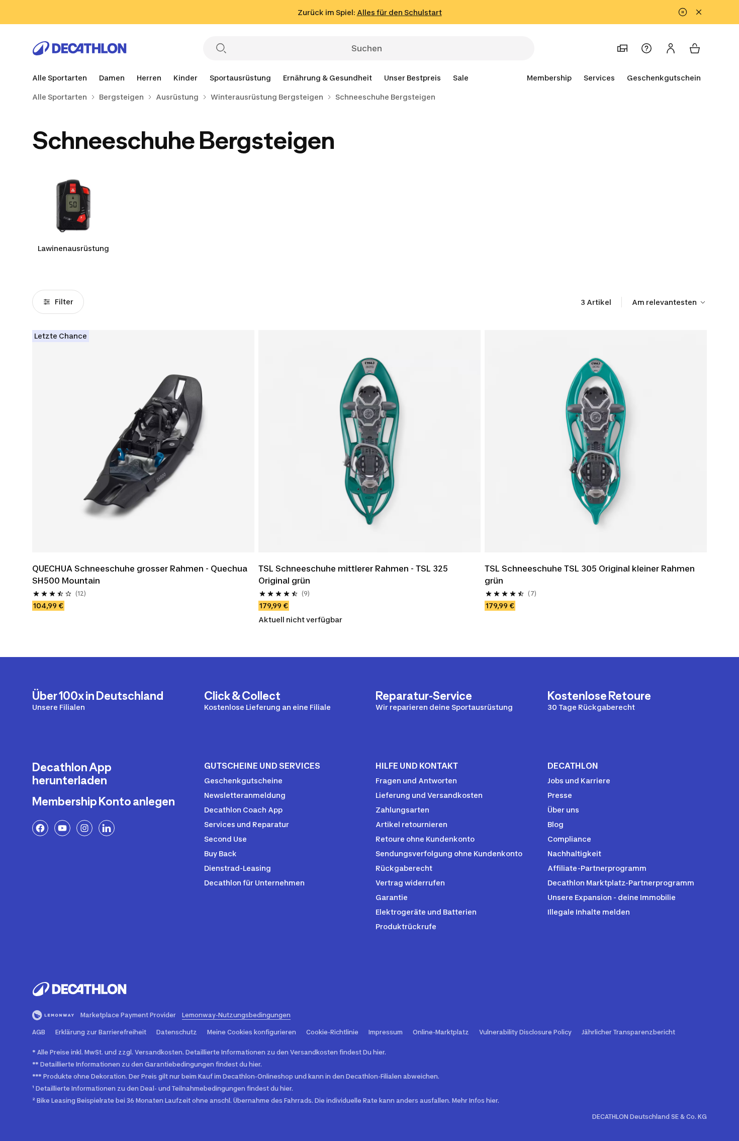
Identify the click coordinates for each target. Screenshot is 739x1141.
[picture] (143, 441)
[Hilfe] (646, 48)
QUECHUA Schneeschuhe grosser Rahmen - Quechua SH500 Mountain (140, 574)
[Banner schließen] (699, 12)
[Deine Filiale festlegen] (622, 48)
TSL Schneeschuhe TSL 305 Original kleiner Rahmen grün (591, 574)
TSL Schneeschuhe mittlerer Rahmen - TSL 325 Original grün (354, 574)
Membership (549, 77)
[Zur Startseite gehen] (79, 48)
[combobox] (669, 302)
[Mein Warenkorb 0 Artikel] (695, 48)
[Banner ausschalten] (683, 12)
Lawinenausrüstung (73, 248)
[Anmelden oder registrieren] (671, 48)
